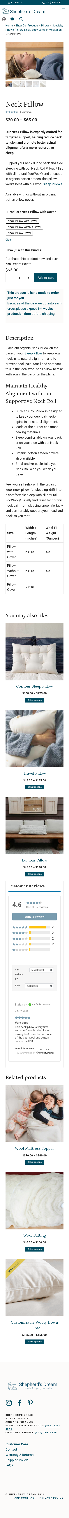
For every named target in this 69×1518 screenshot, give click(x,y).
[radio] (22, 221)
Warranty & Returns (20, 1455)
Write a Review (35, 917)
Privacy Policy (51, 1498)
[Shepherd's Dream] (23, 10)
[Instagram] (9, 1403)
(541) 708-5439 (46, 1432)
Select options (35, 700)
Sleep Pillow (33, 353)
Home (9, 25)
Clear (9, 239)
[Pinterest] (30, 1403)
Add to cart (46, 278)
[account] (4, 19)
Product (13, 212)
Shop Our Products (27, 25)
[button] (34, 927)
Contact (11, 1449)
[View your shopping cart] (12, 19)
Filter (17, 985)
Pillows (45, 25)
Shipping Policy (17, 1460)
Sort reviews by (19, 974)
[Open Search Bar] (21, 19)
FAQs (9, 1465)
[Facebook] (19, 1403)
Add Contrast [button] (25, 1498)
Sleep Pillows (52, 184)
